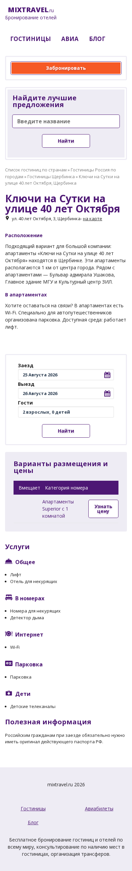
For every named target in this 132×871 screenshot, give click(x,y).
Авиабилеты (99, 808)
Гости (25, 402)
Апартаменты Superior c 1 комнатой (58, 508)
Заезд (26, 365)
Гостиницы (33, 808)
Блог (33, 822)
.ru (31, 13)
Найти (66, 141)
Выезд (26, 384)
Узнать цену (103, 508)
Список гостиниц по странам (36, 170)
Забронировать (66, 68)
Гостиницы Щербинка (51, 176)
